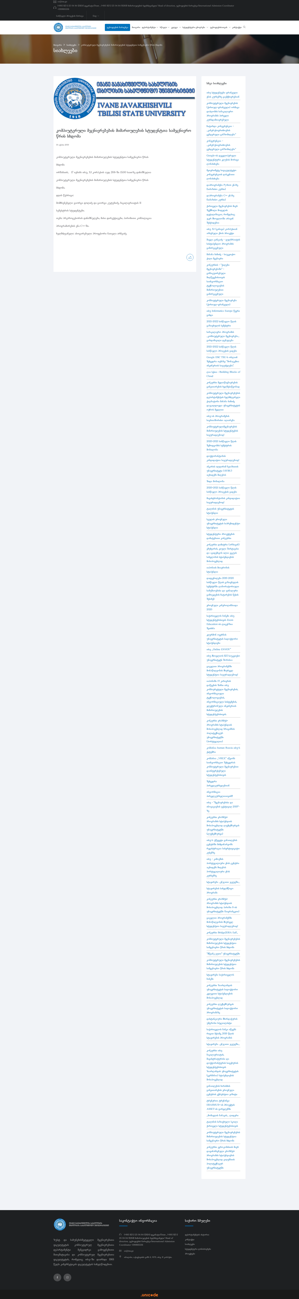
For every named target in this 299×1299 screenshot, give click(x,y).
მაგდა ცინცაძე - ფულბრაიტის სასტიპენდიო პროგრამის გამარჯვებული (223, 243)
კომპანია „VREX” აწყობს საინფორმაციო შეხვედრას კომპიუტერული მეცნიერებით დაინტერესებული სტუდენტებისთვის (222, 766)
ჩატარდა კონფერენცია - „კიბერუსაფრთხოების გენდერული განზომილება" (221, 130)
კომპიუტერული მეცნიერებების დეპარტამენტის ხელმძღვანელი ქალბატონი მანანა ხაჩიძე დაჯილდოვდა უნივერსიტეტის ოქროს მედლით (223, 401)
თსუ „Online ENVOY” (219, 649)
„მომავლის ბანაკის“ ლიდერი (222, 1115)
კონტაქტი (237, 27)
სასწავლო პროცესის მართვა (70, 16)
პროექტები (190, 1253)
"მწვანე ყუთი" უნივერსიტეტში (223, 953)
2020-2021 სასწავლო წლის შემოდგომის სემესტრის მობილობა (221, 445)
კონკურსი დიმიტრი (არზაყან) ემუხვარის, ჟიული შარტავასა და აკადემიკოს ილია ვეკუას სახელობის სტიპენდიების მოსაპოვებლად (223, 553)
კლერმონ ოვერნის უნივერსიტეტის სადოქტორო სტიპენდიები (222, 638)
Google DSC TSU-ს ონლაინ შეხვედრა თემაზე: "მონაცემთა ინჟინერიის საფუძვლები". (223, 361)
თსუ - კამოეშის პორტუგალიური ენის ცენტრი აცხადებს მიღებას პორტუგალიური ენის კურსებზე (223, 867)
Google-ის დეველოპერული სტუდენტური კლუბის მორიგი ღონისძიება (223, 159)
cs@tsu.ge (62, 1)
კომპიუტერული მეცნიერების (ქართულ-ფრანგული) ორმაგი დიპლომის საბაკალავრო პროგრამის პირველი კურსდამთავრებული (223, 111)
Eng (95, 16)
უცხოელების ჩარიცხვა (117, 27)
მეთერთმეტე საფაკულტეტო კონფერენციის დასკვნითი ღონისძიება (221, 174)
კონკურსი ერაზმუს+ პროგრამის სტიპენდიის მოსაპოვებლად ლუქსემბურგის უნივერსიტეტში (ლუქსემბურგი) (223, 825)
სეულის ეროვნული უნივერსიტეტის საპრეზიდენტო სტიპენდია (223, 523)
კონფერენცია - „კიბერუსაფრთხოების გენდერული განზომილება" (221, 145)
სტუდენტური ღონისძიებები (198, 1249)
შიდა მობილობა (215, 481)
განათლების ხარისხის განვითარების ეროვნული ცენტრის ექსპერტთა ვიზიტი (222, 1090)
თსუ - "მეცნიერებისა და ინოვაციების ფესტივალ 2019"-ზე (223, 806)
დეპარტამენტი (149, 27)
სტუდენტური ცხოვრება (194, 27)
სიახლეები (71, 45)
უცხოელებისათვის (219, 27)
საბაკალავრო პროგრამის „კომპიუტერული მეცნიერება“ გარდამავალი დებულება (223, 336)
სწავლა (163, 27)
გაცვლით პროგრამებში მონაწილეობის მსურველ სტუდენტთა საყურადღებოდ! (222, 670)
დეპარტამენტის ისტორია (197, 1234)
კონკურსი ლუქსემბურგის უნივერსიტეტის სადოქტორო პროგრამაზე (222, 1008)
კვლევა (174, 27)
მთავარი (136, 27)
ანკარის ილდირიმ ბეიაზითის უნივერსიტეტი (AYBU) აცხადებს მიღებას (222, 470)
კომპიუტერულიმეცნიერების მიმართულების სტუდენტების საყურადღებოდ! (222, 430)
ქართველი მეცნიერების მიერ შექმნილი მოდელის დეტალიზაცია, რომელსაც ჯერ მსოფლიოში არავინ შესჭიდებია (222, 214)
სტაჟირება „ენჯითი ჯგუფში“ (223, 882)
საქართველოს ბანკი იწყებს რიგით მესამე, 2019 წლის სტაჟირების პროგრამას (221, 1033)
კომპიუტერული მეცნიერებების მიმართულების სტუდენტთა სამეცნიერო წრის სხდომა (121, 45)
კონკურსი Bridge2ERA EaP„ (222, 932)
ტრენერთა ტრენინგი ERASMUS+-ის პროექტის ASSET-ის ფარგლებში (221, 1104)
